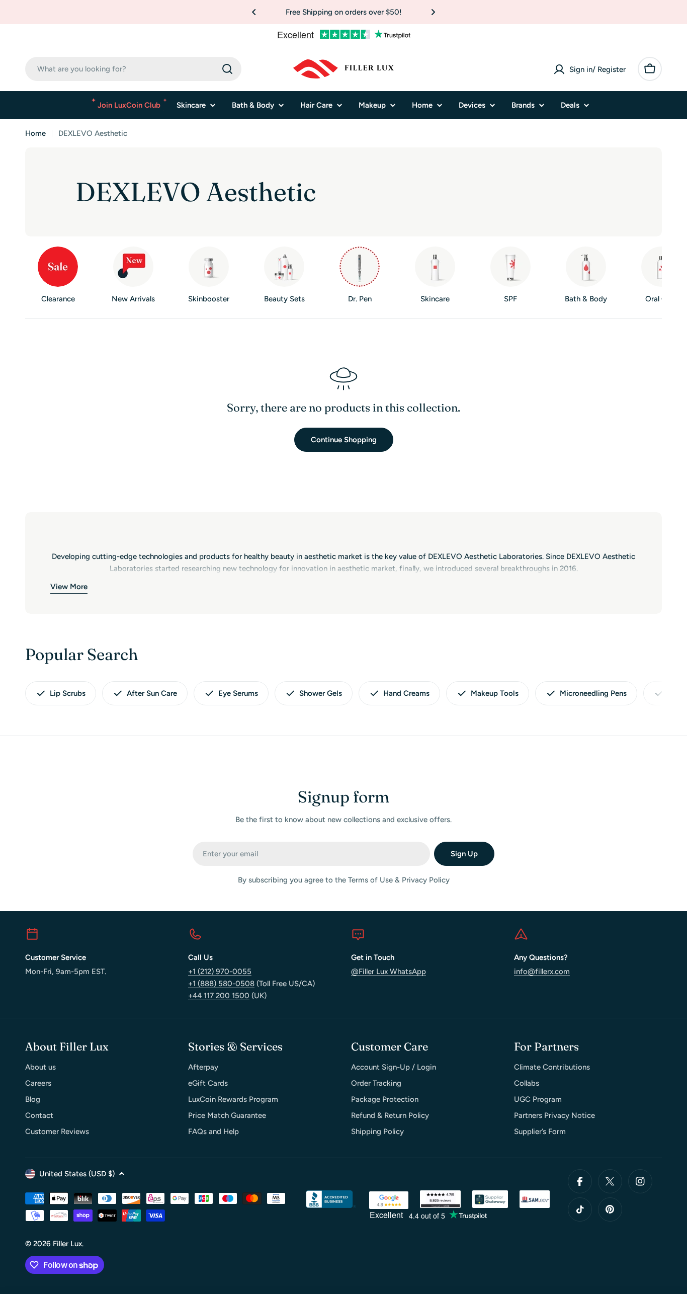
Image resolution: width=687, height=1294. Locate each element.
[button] (254, 12)
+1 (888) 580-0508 (221, 983)
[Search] (227, 69)
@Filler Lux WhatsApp (388, 971)
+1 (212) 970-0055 (219, 971)
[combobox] (133, 69)
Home (35, 133)
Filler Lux (67, 1243)
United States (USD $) (77, 1173)
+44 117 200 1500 (218, 995)
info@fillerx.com (542, 971)
